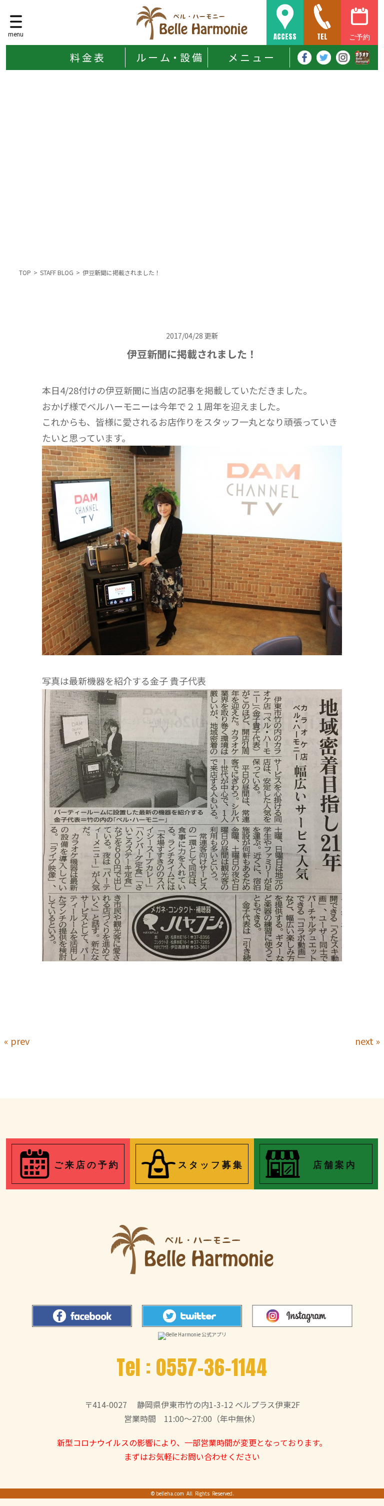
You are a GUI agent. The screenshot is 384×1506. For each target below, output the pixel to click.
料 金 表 (87, 57)
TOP (25, 272)
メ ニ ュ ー (251, 57)
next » (367, 1040)
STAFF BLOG (57, 272)
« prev (17, 1040)
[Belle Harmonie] (192, 23)
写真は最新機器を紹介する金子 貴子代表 (124, 680)
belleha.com (170, 1493)
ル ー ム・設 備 (169, 57)
